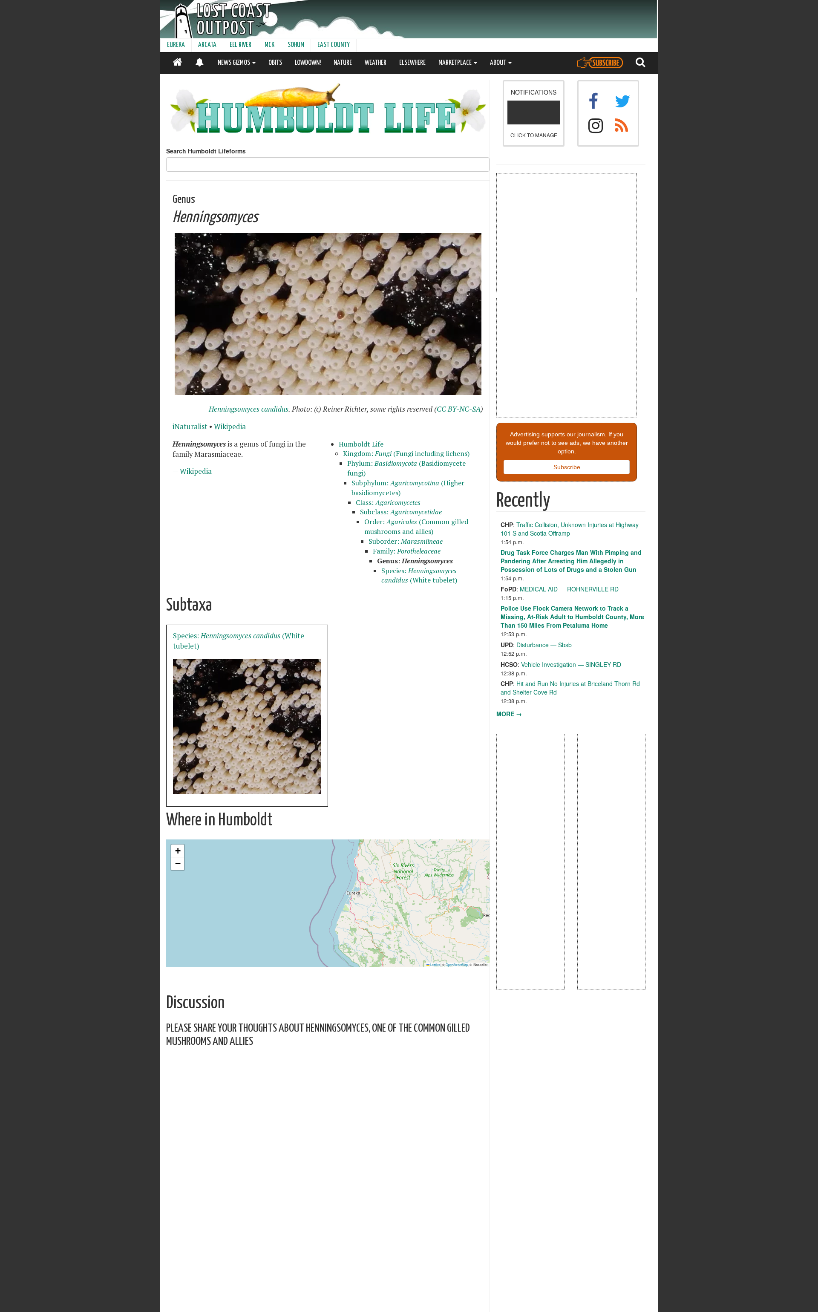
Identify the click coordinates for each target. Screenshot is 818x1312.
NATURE (343, 62)
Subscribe (566, 467)
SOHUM (296, 45)
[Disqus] (328, 1161)
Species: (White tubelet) (419, 575)
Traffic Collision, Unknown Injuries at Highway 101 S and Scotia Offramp (570, 528)
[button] (177, 851)
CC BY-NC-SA (459, 409)
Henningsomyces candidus (248, 409)
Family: (407, 551)
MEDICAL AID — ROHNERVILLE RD (569, 589)
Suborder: (406, 541)
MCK (269, 45)
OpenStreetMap (457, 964)
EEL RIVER (240, 45)
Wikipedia (230, 426)
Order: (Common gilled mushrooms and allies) (416, 526)
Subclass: (401, 511)
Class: (388, 502)
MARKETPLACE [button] (455, 62)
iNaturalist (190, 426)
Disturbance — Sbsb (544, 644)
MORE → (509, 713)
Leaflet (434, 964)
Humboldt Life (361, 444)
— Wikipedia (192, 471)
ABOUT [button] (498, 62)
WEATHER (375, 62)
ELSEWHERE (412, 62)
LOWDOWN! (308, 62)
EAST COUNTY (333, 45)
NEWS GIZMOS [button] (234, 62)
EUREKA (176, 45)
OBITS (275, 62)
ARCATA (207, 45)
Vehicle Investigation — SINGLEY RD (571, 664)
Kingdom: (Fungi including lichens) (406, 453)
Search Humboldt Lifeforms (206, 151)
